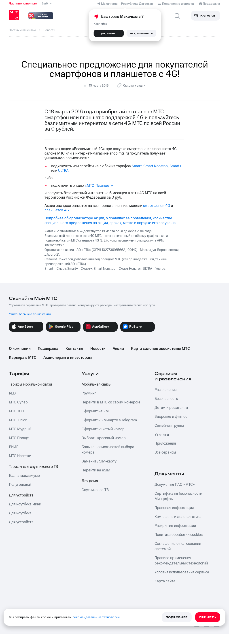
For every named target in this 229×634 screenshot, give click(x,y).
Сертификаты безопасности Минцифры (178, 496)
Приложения (165, 443)
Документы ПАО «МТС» (175, 484)
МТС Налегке (20, 456)
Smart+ (176, 166)
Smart (137, 166)
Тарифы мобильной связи (30, 384)
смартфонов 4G (156, 205)
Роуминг (89, 393)
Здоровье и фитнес (171, 416)
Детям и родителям (171, 407)
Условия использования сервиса (182, 572)
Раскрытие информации (175, 525)
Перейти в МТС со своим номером (111, 402)
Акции (118, 348)
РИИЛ (14, 447)
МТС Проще (19, 438)
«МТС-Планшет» (99, 185)
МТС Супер (18, 402)
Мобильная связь (96, 384)
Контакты (74, 348)
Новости (98, 348)
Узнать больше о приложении (30, 314)
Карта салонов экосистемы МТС (160, 348)
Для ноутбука (20, 513)
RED (12, 393)
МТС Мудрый (20, 429)
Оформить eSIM (95, 411)
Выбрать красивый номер (104, 438)
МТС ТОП (16, 411)
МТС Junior (18, 420)
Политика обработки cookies (179, 534)
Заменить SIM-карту (99, 461)
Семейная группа (169, 425)
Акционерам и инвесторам (67, 357)
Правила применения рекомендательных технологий (181, 560)
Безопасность (166, 398)
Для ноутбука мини (25, 504)
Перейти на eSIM (96, 470)
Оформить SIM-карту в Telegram (109, 420)
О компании (20, 348)
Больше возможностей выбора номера (108, 449)
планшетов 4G (57, 210)
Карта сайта (165, 581)
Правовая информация (174, 508)
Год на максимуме (24, 475)
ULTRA (63, 170)
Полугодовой (20, 484)
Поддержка (48, 348)
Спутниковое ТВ (95, 490)
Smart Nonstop (155, 166)
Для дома (90, 481)
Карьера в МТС (22, 357)
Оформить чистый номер (103, 429)
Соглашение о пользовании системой (178, 546)
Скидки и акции (134, 85)
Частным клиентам (23, 3)
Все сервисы (165, 452)
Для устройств (21, 495)
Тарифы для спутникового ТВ (33, 466)
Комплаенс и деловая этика (178, 516)
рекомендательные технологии (96, 617)
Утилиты (162, 434)
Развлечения (165, 389)
